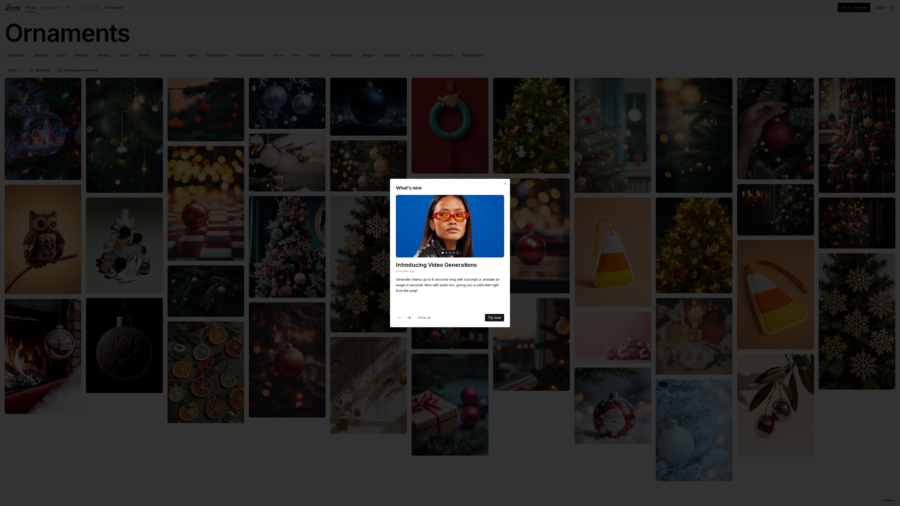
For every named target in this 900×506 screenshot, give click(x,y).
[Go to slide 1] (442, 253)
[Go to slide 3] (450, 253)
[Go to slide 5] (457, 253)
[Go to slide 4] (454, 253)
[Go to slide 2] (446, 253)
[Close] (505, 183)
